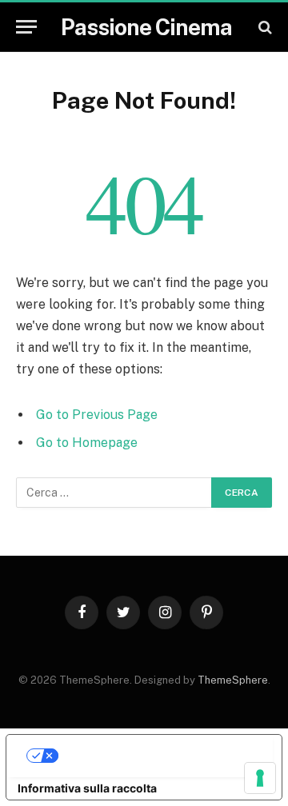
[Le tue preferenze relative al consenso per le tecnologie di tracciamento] (260, 778)
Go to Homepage (87, 442)
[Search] (263, 27)
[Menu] (26, 27)
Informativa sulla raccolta (87, 788)
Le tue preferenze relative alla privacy (160, 755)
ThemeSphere (233, 680)
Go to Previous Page (97, 414)
